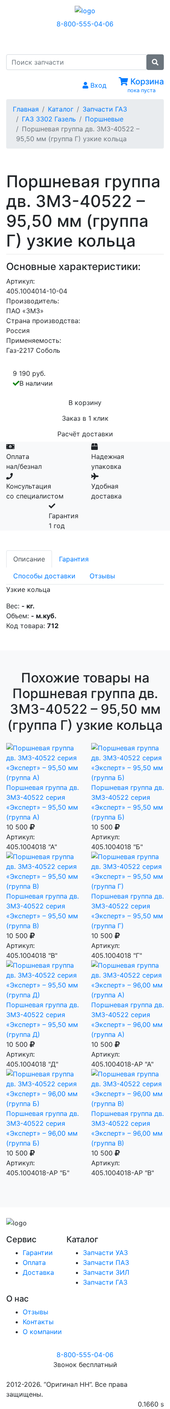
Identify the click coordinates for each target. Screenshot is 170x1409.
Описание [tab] (29, 559)
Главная (26, 109)
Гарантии (38, 1252)
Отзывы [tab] (102, 576)
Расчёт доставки (85, 434)
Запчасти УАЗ (105, 1252)
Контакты (38, 1322)
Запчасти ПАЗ (106, 1262)
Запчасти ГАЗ (105, 109)
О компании (42, 1331)
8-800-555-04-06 (85, 24)
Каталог (60, 109)
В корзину (85, 402)
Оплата (34, 1262)
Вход (97, 85)
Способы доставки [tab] (44, 576)
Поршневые (104, 119)
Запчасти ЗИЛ (106, 1272)
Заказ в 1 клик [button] (85, 418)
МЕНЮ (91, 41)
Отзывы (35, 1312)
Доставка (38, 1272)
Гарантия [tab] (74, 559)
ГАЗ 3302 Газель (49, 119)
